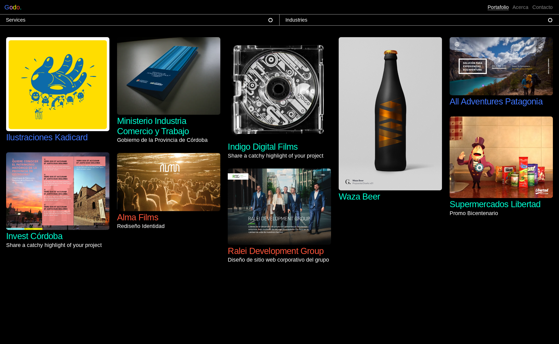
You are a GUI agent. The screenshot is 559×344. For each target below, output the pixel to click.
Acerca (520, 7)
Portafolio (498, 7)
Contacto (542, 7)
